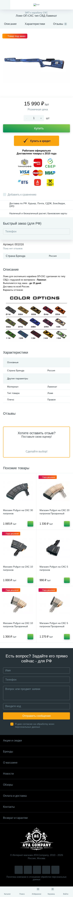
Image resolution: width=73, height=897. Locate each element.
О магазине (10, 762)
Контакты (9, 806)
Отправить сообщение (36, 715)
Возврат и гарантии (15, 817)
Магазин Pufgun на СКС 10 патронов (18, 568)
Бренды (8, 751)
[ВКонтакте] (28, 870)
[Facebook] (46, 870)
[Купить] (30, 524)
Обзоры (8, 784)
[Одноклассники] (55, 870)
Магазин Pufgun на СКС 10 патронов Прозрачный (18, 625)
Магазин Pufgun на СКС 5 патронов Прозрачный (54, 625)
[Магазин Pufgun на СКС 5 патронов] (55, 548)
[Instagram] (19, 870)
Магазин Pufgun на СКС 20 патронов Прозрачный (54, 512)
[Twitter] (37, 870)
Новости (8, 773)
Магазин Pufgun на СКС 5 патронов (54, 568)
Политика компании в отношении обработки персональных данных (36, 878)
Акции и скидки (12, 740)
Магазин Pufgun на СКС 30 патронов (18, 512)
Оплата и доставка (15, 795)
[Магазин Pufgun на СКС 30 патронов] (18, 491)
